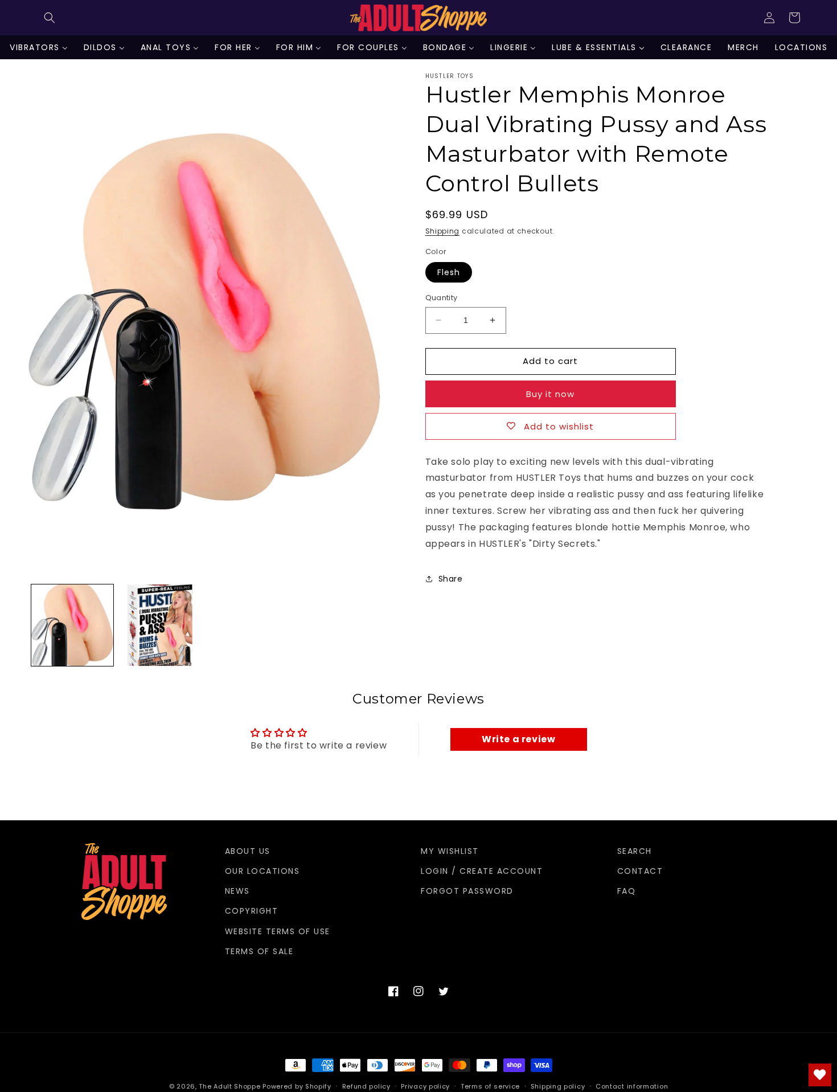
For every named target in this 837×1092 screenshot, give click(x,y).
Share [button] (450, 578)
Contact (640, 871)
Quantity (441, 297)
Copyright (251, 911)
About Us (247, 851)
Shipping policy (558, 1086)
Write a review (518, 739)
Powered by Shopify (296, 1086)
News (237, 891)
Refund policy (366, 1086)
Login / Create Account (482, 871)
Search (634, 851)
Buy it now (550, 394)
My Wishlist (450, 851)
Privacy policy (425, 1086)
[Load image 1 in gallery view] (72, 625)
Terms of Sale (259, 951)
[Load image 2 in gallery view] (160, 625)
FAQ (626, 891)
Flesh (448, 272)
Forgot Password (467, 891)
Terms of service (490, 1086)
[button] (49, 17)
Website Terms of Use (277, 931)
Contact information (632, 1086)
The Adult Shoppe (229, 1086)
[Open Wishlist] (820, 1075)
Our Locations (262, 871)
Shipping (442, 231)
